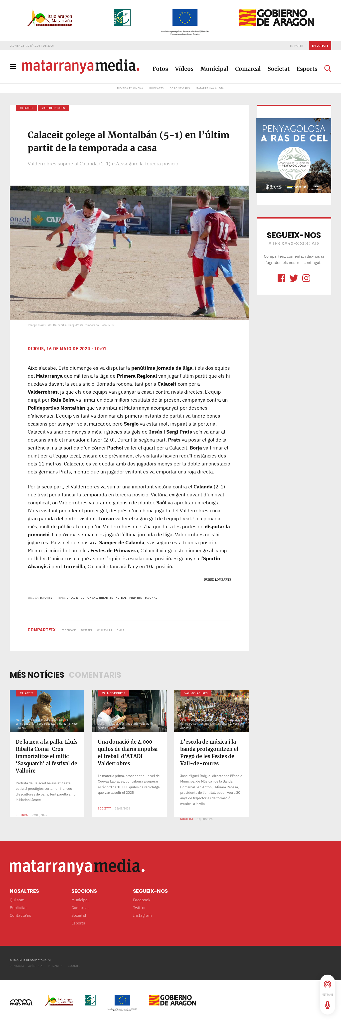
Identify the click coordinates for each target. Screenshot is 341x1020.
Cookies (74, 966)
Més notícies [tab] (37, 674)
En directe (320, 45)
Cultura (22, 815)
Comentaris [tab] (95, 674)
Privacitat (56, 966)
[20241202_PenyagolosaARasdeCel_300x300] (293, 155)
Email (121, 630)
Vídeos (184, 68)
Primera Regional (143, 597)
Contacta (17, 966)
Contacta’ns (20, 915)
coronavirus (180, 88)
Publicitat (18, 907)
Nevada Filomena (130, 88)
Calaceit (26, 108)
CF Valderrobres (100, 597)
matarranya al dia (210, 88)
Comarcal (248, 68)
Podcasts (156, 88)
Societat (279, 68)
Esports (307, 68)
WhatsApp (104, 630)
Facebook (68, 630)
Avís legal (36, 966)
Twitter (87, 630)
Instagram (142, 915)
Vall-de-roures (53, 108)
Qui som (17, 899)
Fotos (160, 68)
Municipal (214, 68)
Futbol (121, 597)
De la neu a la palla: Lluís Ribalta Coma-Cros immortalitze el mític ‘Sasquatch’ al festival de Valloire (46, 756)
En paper (296, 45)
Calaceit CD (76, 597)
